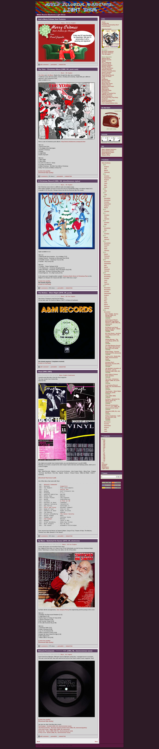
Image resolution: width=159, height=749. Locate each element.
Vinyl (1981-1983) (110, 396)
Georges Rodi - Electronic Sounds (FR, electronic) (112, 364)
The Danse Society (67, 514)
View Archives (106, 163)
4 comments (44, 536)
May (105, 185)
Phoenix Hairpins (107, 65)
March (106, 170)
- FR (104, 446)
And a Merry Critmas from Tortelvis (111, 375)
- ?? (104, 461)
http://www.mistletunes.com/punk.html (73, 141)
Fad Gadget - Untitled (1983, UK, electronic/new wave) (54, 726)
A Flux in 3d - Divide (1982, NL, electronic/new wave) (54, 732)
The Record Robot (107, 68)
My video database (107, 52)
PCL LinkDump (106, 62)
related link (62, 64)
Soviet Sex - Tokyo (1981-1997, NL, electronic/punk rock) (55, 731)
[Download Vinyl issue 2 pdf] (47, 477)
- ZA (104, 460)
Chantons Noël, (67, 276)
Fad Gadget (48, 519)
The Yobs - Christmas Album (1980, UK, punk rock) (112, 380)
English (73, 23)
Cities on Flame (106, 76)
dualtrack (105, 99)
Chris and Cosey (50, 507)
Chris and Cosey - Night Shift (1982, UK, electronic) (54, 729)
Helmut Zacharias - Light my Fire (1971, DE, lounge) (112, 417)
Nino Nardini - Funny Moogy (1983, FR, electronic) (111, 315)
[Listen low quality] (44, 171)
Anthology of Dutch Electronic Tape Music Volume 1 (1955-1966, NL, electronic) (113, 322)
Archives (105, 159)
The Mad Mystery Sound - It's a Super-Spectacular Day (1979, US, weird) (113, 347)
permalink (54, 64)
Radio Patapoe (106, 153)
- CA (104, 443)
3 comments (44, 176)
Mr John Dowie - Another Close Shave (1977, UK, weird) (113, 335)
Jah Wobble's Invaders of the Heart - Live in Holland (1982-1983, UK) (113, 370)
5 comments (44, 288)
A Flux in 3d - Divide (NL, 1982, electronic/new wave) (113, 358)
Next (96, 741)
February (107, 172)
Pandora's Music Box (108, 100)
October (106, 176)
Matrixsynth (105, 89)
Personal (104, 464)
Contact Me (105, 23)
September (107, 178)
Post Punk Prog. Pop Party (110, 97)
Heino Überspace (107, 96)
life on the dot (106, 73)
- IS (104, 450)
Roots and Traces (107, 83)
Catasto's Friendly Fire (109, 93)
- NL (66, 654)
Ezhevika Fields (106, 90)
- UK (66, 73)
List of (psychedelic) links (110, 103)
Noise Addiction (107, 101)
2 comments (44, 646)
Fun (69, 23)
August (106, 166)
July (105, 168)
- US (66, 23)
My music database (108, 51)
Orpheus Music (106, 64)
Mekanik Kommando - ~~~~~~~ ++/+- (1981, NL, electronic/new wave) (112, 406)
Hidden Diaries (106, 85)
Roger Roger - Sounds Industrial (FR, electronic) (113, 352)
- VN (104, 458)
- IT (104, 451)
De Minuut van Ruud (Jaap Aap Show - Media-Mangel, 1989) (113, 329)
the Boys (50, 75)
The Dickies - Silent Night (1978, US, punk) (113, 391)
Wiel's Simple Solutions (109, 149)
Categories (106, 436)
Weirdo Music (106, 58)
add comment (44, 64)
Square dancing (107, 69)
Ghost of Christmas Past (80, 276)
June (105, 183)
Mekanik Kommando (50, 484)
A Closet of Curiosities (109, 71)
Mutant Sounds (106, 59)
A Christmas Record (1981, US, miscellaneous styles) (113, 386)
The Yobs (41, 75)
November (107, 200)
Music (63, 23)
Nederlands (71, 375)
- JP (104, 453)
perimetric (105, 79)
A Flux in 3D (65, 501)
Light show (105, 468)
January (106, 219)
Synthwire (105, 87)
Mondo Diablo (106, 80)
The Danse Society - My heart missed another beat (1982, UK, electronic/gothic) (62, 727)
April (105, 187)
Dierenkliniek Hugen (108, 152)
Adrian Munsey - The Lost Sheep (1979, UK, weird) (112, 341)
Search (105, 473)
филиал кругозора (108, 86)
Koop (103, 78)
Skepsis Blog (106, 155)
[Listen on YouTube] (44, 284)
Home (103, 22)
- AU (104, 440)
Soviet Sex (64, 489)
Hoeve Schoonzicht (108, 151)
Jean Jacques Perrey (62, 609)
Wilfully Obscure (107, 94)
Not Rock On (106, 82)
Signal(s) (64, 486)
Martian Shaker (106, 66)
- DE (104, 444)
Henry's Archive (107, 72)
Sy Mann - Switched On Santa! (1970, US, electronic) (112, 400)
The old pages (106, 54)
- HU (104, 447)
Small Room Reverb (108, 75)
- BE (104, 442)
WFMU (104, 61)
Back (38, 741)
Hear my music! (106, 29)
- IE (104, 449)
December (107, 198)
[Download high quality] (45, 172)
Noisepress (105, 92)
